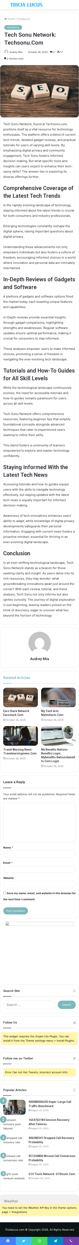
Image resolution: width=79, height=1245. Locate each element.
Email (8, 862)
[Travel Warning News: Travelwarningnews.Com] (20, 735)
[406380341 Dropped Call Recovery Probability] (14, 1143)
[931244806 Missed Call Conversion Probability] (14, 1161)
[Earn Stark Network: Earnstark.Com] (20, 697)
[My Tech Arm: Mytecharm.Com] (58, 697)
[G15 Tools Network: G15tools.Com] (14, 1179)
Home (11, 18)
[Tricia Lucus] (26, 5)
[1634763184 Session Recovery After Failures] (14, 1125)
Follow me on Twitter (18, 1058)
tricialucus (23, 18)
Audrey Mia (16, 52)
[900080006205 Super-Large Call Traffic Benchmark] (14, 1107)
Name (8, 847)
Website (8, 878)
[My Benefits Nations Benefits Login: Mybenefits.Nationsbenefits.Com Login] (58, 735)
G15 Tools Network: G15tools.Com (52, 1174)
